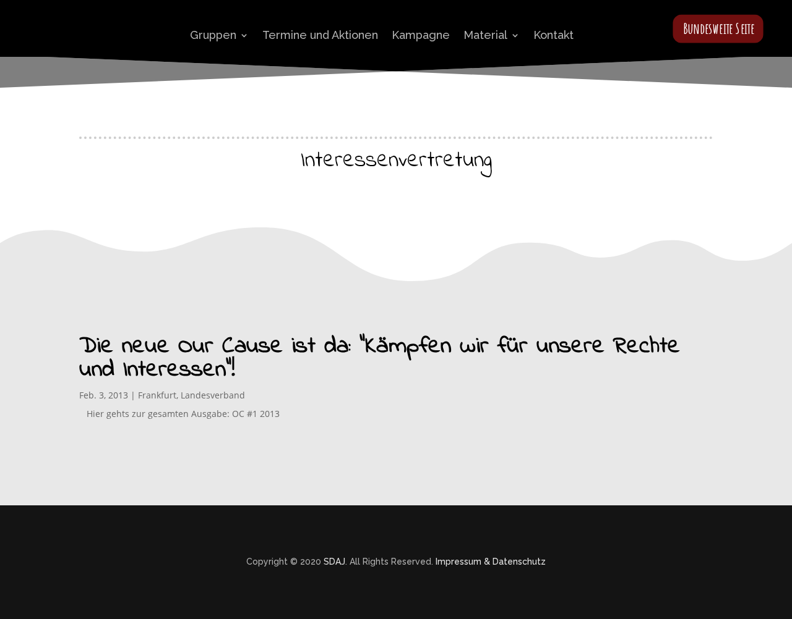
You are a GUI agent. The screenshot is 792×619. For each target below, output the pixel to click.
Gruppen (213, 34)
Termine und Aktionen (320, 34)
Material (485, 34)
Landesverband (213, 395)
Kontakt (553, 34)
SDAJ (334, 561)
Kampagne (421, 34)
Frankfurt (157, 395)
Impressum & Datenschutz (491, 561)
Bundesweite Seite (718, 28)
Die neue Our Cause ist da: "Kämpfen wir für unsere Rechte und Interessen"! (379, 358)
